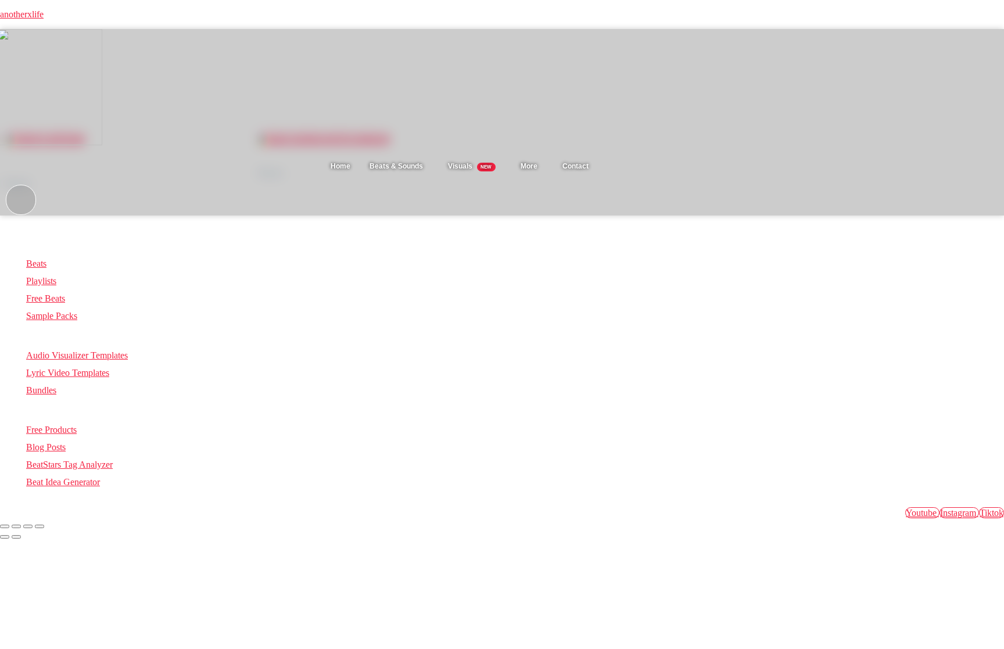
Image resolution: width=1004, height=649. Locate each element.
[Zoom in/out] (4, 526)
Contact (575, 166)
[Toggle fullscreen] (16, 526)
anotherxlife (22, 14)
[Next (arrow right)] (16, 537)
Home (340, 166)
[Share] (28, 526)
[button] (399, 166)
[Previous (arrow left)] (4, 537)
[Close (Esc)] (39, 526)
